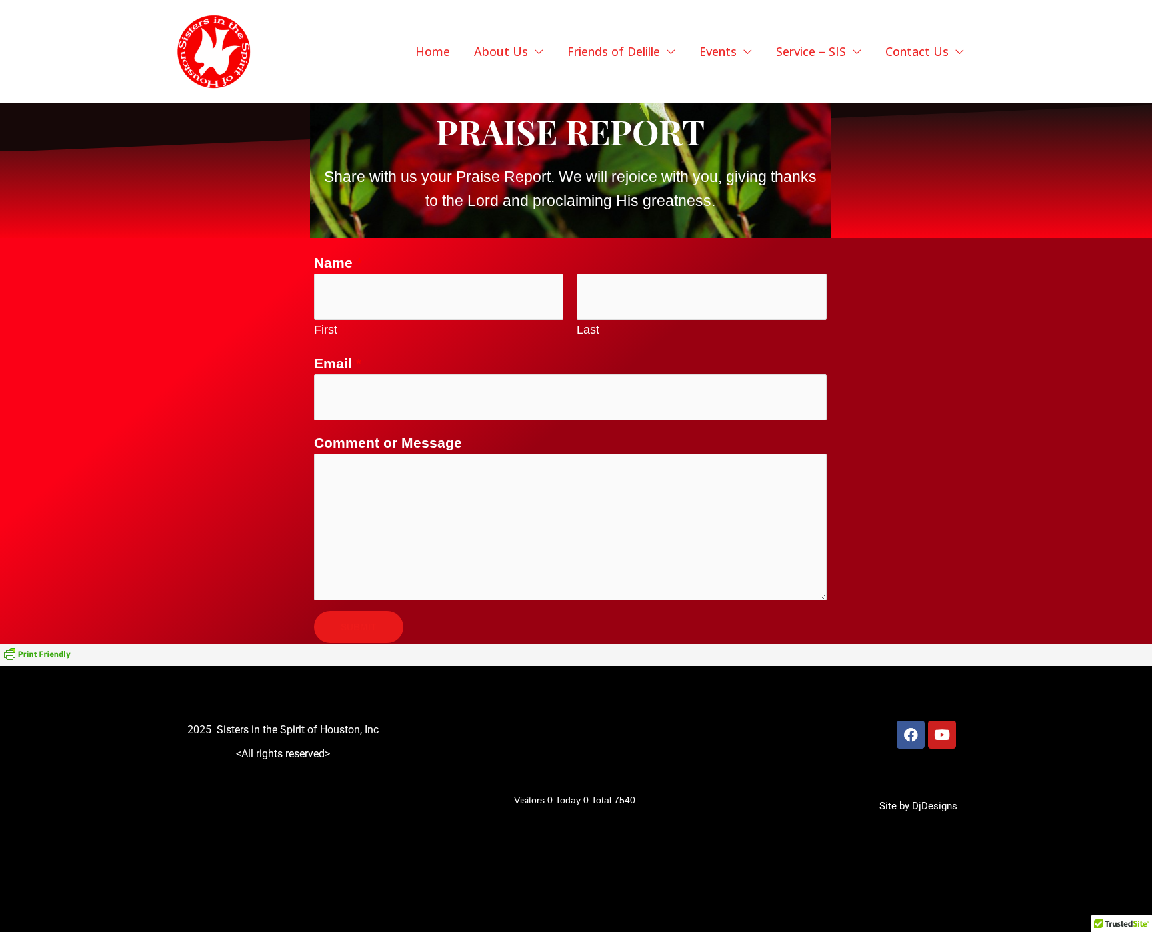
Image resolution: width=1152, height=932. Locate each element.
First (325, 329)
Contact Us (917, 52)
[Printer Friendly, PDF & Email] (37, 654)
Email (337, 363)
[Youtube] (942, 735)
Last (588, 329)
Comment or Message (388, 442)
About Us (501, 52)
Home (432, 52)
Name (338, 262)
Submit (359, 627)
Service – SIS (811, 52)
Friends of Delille (613, 52)
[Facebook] (911, 735)
